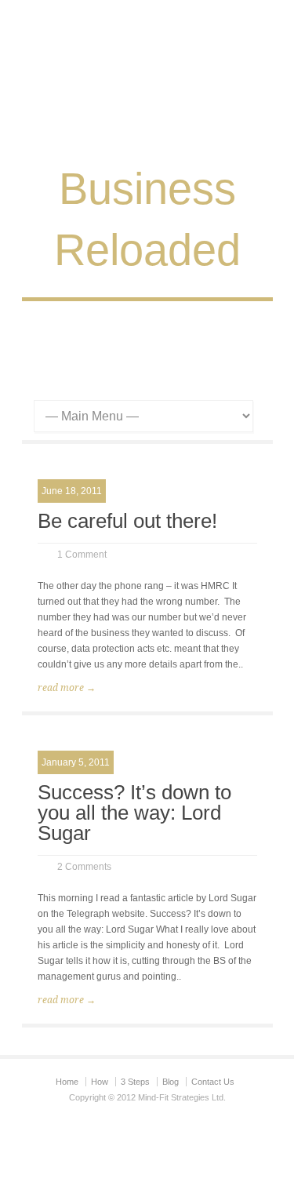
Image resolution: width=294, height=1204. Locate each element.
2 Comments (84, 866)
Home (67, 1081)
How (99, 1081)
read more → (67, 687)
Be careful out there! (127, 521)
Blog (170, 1081)
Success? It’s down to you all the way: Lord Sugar (134, 812)
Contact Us (212, 1081)
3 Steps (135, 1081)
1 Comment (82, 554)
